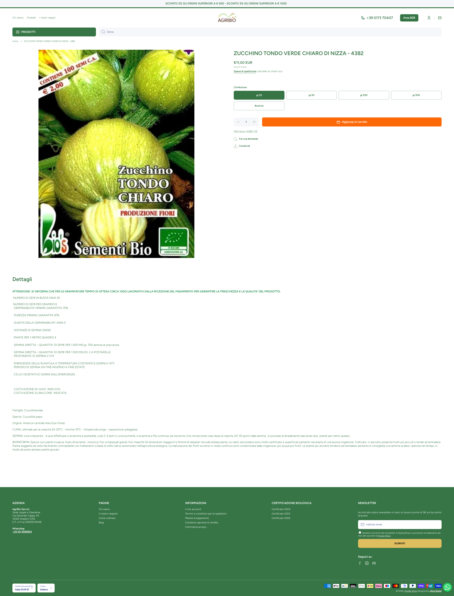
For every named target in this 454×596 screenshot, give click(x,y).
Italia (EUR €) (22, 589)
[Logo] (227, 18)
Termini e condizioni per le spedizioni (205, 513)
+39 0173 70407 (380, 18)
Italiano (44, 589)
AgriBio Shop (411, 591)
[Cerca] (102, 32)
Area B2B (409, 17)
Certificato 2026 (281, 518)
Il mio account (193, 509)
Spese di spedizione (245, 71)
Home (15, 41)
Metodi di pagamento (197, 518)
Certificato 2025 (281, 513)
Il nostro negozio (108, 513)
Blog (101, 522)
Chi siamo (104, 509)
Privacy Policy (384, 536)
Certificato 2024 (281, 509)
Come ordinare (107, 518)
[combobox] (270, 32)
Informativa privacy (195, 526)
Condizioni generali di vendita (201, 522)
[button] (440, 18)
